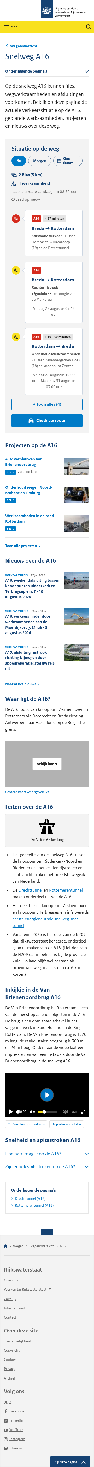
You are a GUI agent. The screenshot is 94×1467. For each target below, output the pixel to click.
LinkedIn (16, 1420)
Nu (18, 160)
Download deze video (26, 1124)
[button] (68, 161)
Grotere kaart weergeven (25, 792)
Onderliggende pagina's (26, 71)
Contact (10, 1317)
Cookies (10, 1359)
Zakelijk (10, 1298)
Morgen (39, 160)
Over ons (11, 1280)
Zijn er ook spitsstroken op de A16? (40, 1167)
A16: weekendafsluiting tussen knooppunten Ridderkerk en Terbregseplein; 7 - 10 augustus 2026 (32, 588)
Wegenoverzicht (23, 46)
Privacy (9, 1368)
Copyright (12, 1350)
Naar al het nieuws (20, 684)
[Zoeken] (88, 27)
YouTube (16, 1429)
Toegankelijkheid (17, 1341)
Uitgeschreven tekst (65, 1124)
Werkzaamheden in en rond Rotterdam (29, 518)
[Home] (6, 1246)
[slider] (18, 1111)
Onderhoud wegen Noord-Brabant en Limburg (28, 490)
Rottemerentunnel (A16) (34, 1205)
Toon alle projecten (21, 546)
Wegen (18, 1246)
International (14, 1308)
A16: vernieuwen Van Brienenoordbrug (24, 461)
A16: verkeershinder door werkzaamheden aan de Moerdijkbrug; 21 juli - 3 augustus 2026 (27, 624)
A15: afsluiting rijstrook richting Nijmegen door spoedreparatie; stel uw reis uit (30, 660)
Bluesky (15, 1448)
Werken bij (25, 1289)
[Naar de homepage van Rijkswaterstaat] (47, 10)
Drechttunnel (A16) (30, 1198)
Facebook (17, 1411)
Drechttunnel (31, 890)
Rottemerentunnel (66, 890)
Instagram (17, 1439)
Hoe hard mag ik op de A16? (33, 1154)
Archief (9, 1378)
